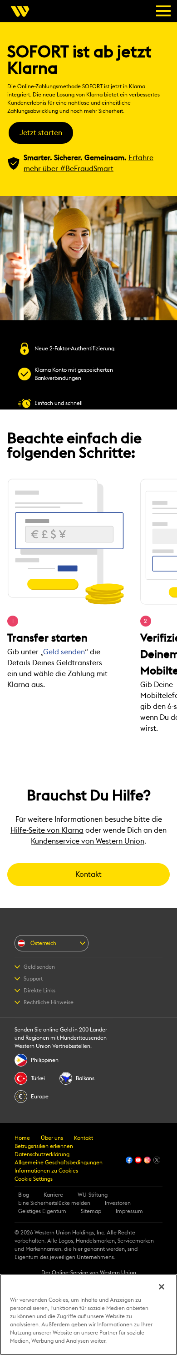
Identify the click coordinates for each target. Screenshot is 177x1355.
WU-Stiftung (93, 1195)
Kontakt (88, 874)
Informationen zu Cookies (46, 1170)
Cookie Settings (34, 1179)
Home (22, 1138)
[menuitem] (22, 11)
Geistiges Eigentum (42, 1211)
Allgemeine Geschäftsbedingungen (59, 1162)
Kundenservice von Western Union (87, 841)
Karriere (53, 1195)
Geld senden (64, 652)
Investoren (118, 1203)
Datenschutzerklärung (42, 1154)
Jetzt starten (41, 133)
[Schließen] (162, 1287)
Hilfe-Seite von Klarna (47, 830)
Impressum (129, 1211)
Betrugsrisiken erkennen (44, 1146)
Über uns (52, 1138)
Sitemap (91, 1211)
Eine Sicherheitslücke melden (54, 1203)
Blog (23, 1195)
